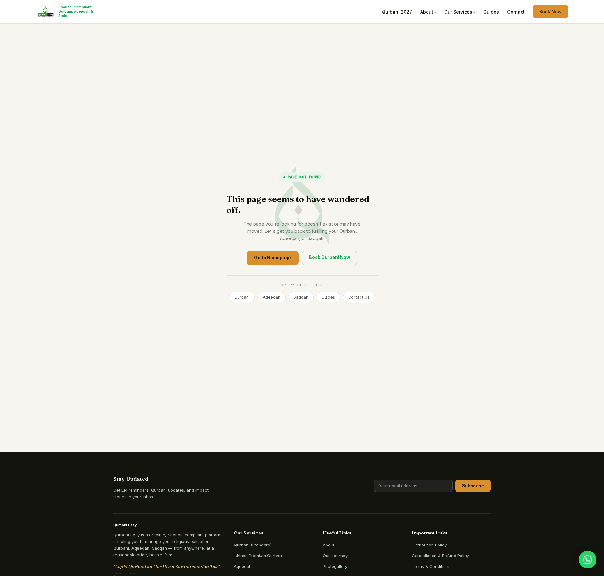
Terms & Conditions (431, 566)
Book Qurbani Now (329, 257)
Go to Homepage (272, 257)
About (328, 544)
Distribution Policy (429, 544)
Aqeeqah (271, 297)
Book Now (550, 11)
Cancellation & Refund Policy (440, 555)
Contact (516, 11)
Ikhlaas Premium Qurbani (258, 555)
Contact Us (359, 297)
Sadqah (301, 297)
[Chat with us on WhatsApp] (587, 559)
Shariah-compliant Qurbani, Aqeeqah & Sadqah (75, 11)
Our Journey (335, 555)
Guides (491, 11)
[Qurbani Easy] (45, 11)
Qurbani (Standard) (252, 544)
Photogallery (335, 566)
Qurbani (241, 297)
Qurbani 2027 (397, 11)
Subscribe (473, 486)
